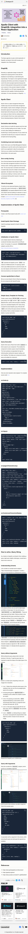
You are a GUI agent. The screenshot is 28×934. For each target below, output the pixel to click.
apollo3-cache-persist (10, 196)
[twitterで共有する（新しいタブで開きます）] (26, 36)
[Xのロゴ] (23, 927)
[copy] (25, 230)
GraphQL (4, 32)
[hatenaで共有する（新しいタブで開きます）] (20, 36)
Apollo (9, 32)
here (24, 93)
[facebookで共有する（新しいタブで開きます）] (23, 36)
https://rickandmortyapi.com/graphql (9, 248)
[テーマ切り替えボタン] (26, 1)
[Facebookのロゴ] (20, 927)
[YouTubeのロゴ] (26, 927)
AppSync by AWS (10, 198)
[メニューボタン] (2, 1)
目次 (24, 5)
